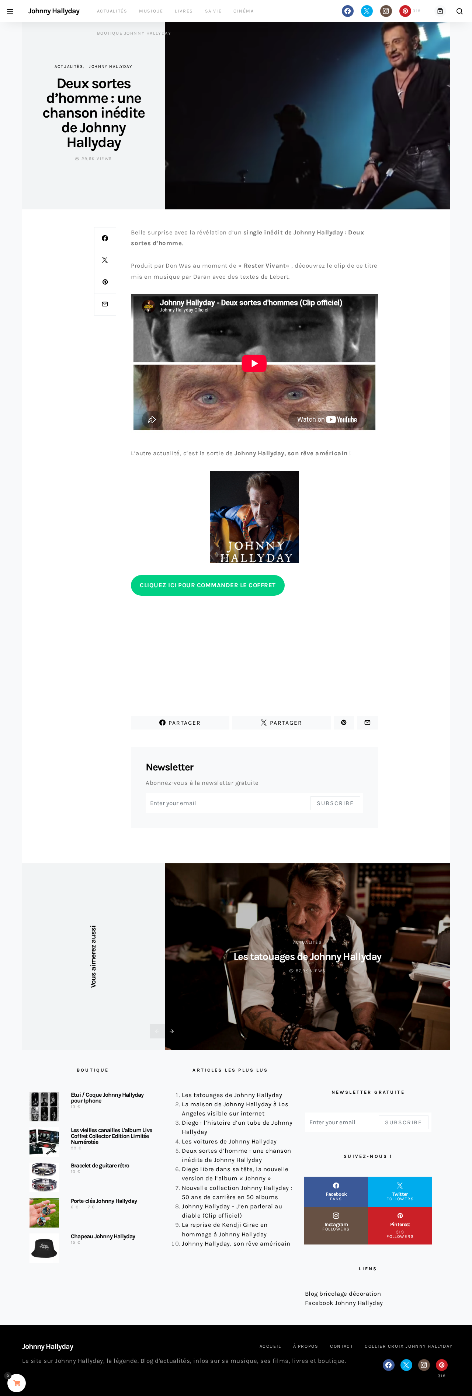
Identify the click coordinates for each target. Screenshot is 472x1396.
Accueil (270, 1346)
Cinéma (243, 11)
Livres (184, 11)
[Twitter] (367, 11)
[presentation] (157, 1031)
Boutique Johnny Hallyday (134, 33)
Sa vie (213, 11)
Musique (151, 11)
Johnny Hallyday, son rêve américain (236, 1243)
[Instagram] (386, 11)
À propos (306, 1346)
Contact (341, 1346)
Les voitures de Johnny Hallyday (229, 1141)
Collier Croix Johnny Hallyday (409, 1346)
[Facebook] (348, 11)
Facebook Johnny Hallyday (344, 1302)
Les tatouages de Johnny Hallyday (307, 956)
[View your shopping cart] (440, 11)
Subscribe (335, 803)
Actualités (112, 11)
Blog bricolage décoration (343, 1293)
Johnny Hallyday (53, 11)
